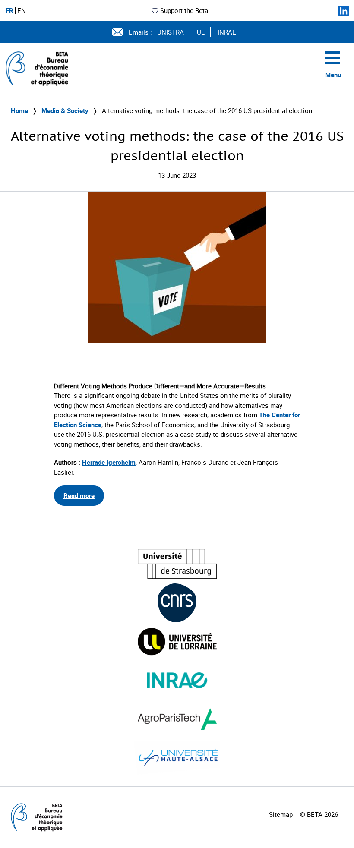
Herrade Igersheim (109, 462)
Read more (79, 495)
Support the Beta (184, 10)
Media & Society (64, 110)
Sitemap (281, 814)
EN (21, 10)
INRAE (227, 32)
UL (201, 32)
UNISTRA (170, 32)
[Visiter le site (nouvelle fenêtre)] (177, 564)
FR (9, 10)
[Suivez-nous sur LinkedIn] (343, 11)
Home (19, 110)
